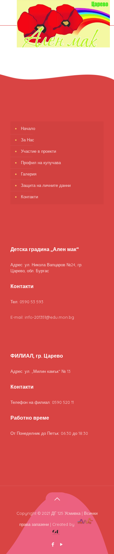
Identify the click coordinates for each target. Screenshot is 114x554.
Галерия (28, 173)
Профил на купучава (41, 162)
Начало (28, 128)
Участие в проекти (38, 151)
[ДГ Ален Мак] (63, 45)
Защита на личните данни (46, 185)
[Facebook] (52, 544)
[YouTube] (61, 544)
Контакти (29, 196)
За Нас (27, 139)
